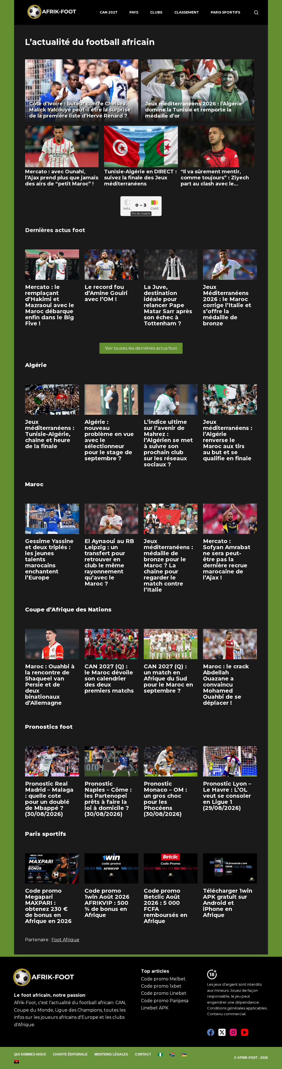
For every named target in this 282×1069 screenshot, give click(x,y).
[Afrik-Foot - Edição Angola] (17, 1061)
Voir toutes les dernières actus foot (141, 348)
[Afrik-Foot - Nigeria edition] (160, 1054)
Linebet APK (154, 1008)
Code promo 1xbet (161, 986)
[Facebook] (210, 1032)
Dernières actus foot (55, 230)
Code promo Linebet (163, 993)
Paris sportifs (225, 12)
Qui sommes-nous (30, 1054)
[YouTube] (244, 1032)
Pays (133, 12)
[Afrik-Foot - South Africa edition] (172, 1054)
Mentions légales (111, 1054)
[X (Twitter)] (222, 1032)
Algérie (36, 365)
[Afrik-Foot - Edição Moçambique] (184, 1054)
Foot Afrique (65, 939)
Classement (186, 12)
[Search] (256, 12)
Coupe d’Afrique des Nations (68, 609)
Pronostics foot (49, 727)
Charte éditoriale (70, 1054)
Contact (143, 1054)
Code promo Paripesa (164, 1000)
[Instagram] (233, 1032)
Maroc (34, 484)
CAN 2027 (108, 12)
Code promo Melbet (163, 979)
